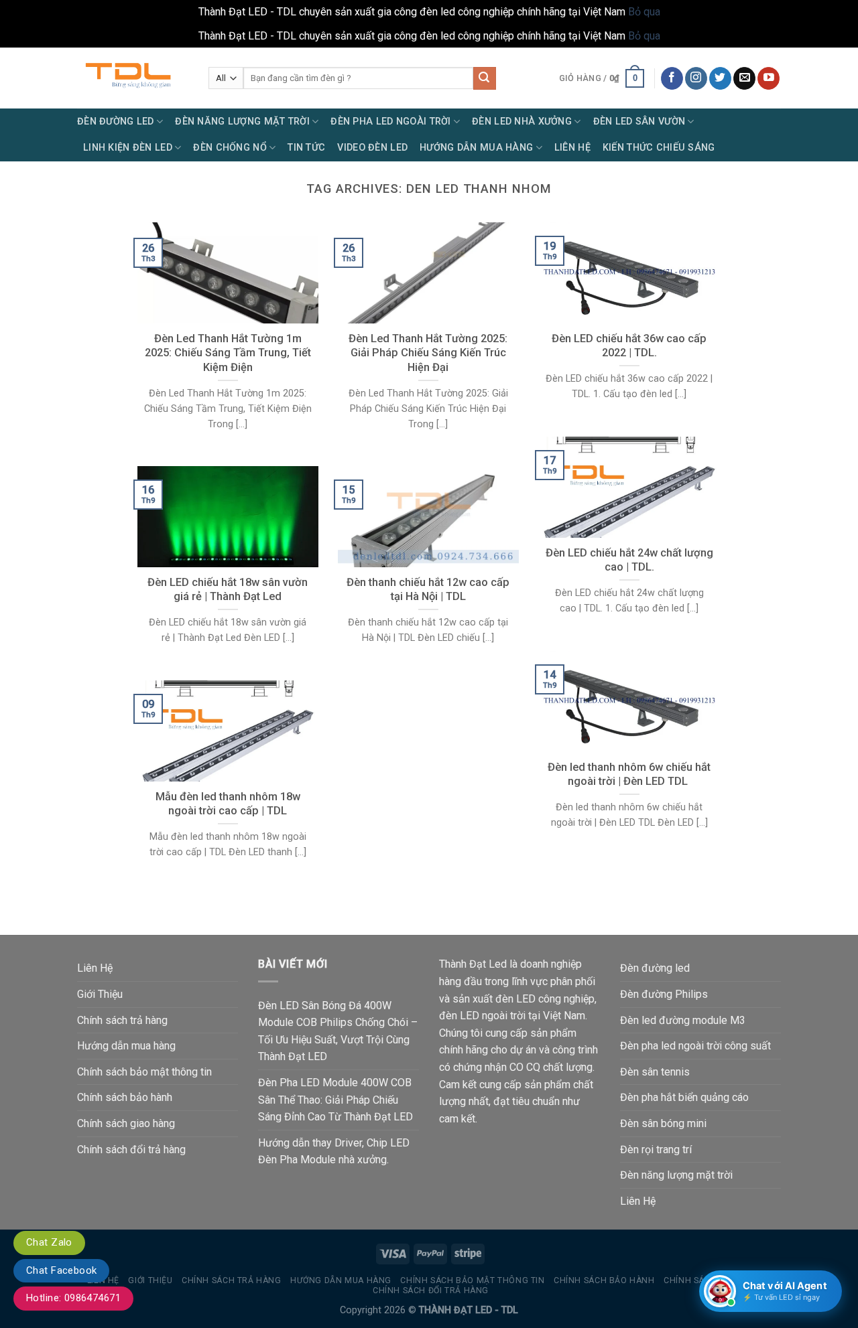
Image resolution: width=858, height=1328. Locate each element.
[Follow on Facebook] (672, 78)
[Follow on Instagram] (696, 78)
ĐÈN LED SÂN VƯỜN (639, 121)
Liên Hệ (572, 147)
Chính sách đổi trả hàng (131, 1149)
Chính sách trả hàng (122, 1020)
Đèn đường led (655, 968)
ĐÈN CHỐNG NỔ (229, 147)
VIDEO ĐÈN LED (372, 147)
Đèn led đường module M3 (682, 1020)
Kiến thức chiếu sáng (659, 147)
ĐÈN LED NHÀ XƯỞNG (522, 121)
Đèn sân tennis (655, 1071)
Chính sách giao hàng (126, 1123)
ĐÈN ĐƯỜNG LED (115, 121)
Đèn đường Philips (664, 994)
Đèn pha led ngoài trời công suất (695, 1045)
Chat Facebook (61, 1270)
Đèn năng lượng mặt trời (676, 1175)
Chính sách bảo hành (124, 1097)
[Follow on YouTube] (768, 78)
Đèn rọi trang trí (656, 1149)
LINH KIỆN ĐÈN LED (127, 147)
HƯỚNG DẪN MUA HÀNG (476, 147)
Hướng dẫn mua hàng (126, 1045)
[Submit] (484, 78)
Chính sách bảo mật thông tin (144, 1071)
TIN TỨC (306, 147)
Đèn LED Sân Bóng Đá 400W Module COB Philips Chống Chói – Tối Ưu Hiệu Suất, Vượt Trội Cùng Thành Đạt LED (338, 1031)
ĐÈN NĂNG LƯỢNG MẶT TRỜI (242, 121)
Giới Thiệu (100, 994)
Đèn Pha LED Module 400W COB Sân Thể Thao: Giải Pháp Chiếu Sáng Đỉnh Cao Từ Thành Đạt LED (335, 1099)
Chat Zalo (49, 1242)
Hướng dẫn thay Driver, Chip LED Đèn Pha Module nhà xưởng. (334, 1151)
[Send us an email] (744, 78)
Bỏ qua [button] (644, 11)
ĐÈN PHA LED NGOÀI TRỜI (390, 121)
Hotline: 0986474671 (73, 1298)
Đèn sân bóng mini (663, 1123)
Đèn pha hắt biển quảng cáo (684, 1097)
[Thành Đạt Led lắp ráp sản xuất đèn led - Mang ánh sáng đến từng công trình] (132, 78)
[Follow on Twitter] (720, 78)
